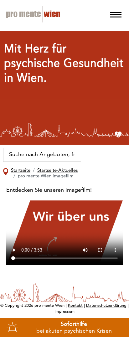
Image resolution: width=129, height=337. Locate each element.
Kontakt (75, 306)
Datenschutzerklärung (106, 306)
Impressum (64, 312)
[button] (115, 14)
